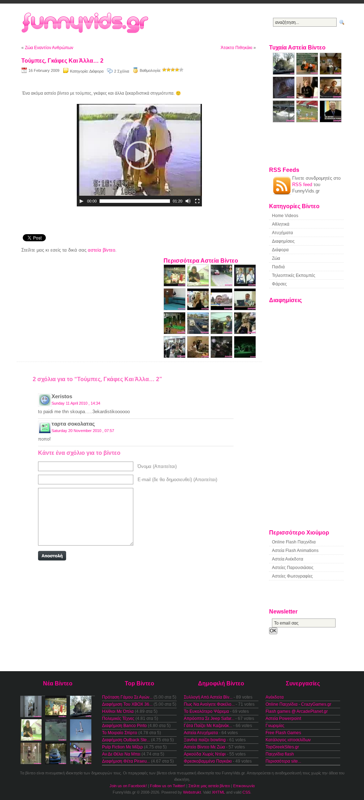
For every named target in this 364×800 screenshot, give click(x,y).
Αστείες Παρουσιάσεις (293, 567)
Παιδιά (278, 266)
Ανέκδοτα (275, 697)
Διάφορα (96, 71)
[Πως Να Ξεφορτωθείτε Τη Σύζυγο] (222, 356)
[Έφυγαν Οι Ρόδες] (222, 285)
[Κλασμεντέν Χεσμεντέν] (245, 285)
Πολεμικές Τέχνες (118, 718)
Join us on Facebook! (128, 786)
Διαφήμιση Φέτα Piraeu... (126, 761)
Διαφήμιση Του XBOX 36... (127, 704)
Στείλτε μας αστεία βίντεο (209, 786)
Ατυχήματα (282, 232)
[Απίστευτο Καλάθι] (175, 332)
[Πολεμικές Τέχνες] (198, 356)
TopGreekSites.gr (282, 746)
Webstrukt (192, 792)
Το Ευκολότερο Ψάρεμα (206, 711)
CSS (246, 792)
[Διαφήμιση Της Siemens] (245, 308)
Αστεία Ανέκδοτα (287, 559)
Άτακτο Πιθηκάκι (236, 47)
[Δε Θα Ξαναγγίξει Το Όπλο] (198, 285)
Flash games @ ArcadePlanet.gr (297, 711)
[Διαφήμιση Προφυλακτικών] (245, 356)
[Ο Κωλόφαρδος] (198, 332)
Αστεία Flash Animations (295, 550)
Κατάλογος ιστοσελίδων (288, 739)
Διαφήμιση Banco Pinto (124, 725)
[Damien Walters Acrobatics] (175, 308)
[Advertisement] (139, 80)
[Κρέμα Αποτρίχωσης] (198, 308)
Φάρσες (279, 283)
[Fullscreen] (197, 201)
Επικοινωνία (244, 786)
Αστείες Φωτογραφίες (292, 576)
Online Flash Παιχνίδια (294, 542)
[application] (139, 155)
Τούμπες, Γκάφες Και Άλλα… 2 (62, 61)
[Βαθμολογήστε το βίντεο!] (164, 70)
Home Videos (285, 215)
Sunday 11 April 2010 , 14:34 (76, 403)
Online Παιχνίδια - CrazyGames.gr (298, 704)
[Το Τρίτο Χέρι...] (308, 97)
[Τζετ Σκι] (284, 120)
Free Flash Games (283, 732)
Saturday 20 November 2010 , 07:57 (83, 430)
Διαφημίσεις (283, 241)
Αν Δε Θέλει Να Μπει (121, 754)
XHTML (218, 792)
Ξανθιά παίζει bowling (205, 739)
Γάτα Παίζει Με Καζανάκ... (208, 725)
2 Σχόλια (121, 71)
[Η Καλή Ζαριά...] (175, 285)
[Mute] (188, 201)
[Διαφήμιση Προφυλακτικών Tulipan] (284, 97)
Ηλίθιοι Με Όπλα (118, 711)
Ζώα (276, 258)
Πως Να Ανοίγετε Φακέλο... (209, 704)
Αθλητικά (280, 224)
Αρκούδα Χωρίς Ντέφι (205, 754)
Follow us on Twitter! (167, 786)
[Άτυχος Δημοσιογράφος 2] (222, 308)
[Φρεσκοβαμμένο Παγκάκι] (308, 73)
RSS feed (302, 184)
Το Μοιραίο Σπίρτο (119, 732)
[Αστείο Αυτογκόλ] (308, 120)
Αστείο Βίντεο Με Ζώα (204, 746)
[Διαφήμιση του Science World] (331, 73)
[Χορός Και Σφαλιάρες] (175, 356)
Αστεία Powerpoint (283, 718)
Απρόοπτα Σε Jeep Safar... (209, 718)
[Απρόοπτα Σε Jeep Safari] (284, 73)
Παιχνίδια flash (280, 754)
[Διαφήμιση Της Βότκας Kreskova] (331, 97)
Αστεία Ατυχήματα (201, 732)
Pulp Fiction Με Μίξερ (122, 746)
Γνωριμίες (275, 725)
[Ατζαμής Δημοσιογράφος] (222, 332)
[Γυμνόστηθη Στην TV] (331, 120)
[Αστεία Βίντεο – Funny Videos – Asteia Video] (97, 23)
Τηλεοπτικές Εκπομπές (293, 275)
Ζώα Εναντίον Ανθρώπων (49, 47)
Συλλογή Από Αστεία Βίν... (208, 697)
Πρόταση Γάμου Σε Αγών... (127, 697)
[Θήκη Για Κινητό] (245, 332)
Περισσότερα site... (283, 761)
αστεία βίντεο (101, 250)
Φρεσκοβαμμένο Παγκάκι (208, 761)
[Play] (81, 201)
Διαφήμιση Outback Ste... (126, 739)
